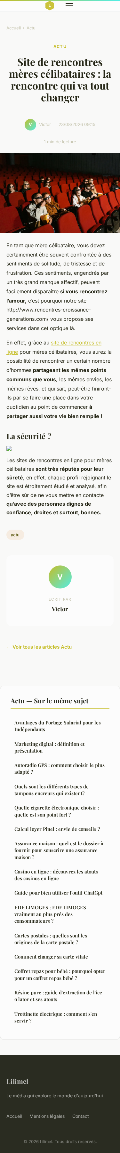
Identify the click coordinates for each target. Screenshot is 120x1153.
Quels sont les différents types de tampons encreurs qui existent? (51, 789)
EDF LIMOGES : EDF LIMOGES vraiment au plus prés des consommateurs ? (50, 914)
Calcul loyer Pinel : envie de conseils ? (57, 829)
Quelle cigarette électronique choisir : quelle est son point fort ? (56, 810)
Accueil (13, 27)
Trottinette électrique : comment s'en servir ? (55, 1017)
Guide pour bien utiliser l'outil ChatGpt (58, 892)
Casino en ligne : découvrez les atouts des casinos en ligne (56, 874)
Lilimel (17, 1081)
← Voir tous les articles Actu (39, 647)
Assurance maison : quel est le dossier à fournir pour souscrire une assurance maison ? (58, 850)
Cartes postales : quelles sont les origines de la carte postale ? (50, 938)
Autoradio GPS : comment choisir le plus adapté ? (59, 768)
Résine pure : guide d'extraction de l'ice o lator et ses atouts (58, 995)
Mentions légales (47, 1116)
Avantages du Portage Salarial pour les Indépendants (57, 725)
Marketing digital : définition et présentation (49, 747)
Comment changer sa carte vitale (51, 956)
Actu (31, 27)
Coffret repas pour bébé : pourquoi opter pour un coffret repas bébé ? (59, 974)
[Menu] (69, 6)
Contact (80, 1116)
